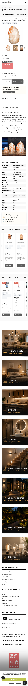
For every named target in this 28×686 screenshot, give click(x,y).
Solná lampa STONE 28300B (21, 243)
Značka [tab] (14, 107)
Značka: (5, 58)
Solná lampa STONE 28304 (8, 243)
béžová (15, 180)
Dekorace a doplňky (18, 165)
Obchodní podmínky (7, 577)
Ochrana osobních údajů (8, 579)
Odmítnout (18, 683)
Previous (3, 229)
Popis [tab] (6, 107)
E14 (13, 190)
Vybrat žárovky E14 (9, 92)
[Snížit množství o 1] (4, 82)
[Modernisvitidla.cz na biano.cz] (14, 660)
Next (25, 229)
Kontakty (4, 582)
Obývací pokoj (17, 176)
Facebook (5, 630)
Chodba (15, 178)
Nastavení (11, 683)
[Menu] (25, 2)
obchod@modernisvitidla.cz (10, 596)
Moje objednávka (7, 572)
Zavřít (23, 102)
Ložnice (23, 176)
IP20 (14, 193)
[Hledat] (19, 2)
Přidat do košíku (17, 81)
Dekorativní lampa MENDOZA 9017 (18, 292)
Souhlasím (14, 679)
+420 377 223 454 (7, 600)
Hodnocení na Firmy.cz (14, 619)
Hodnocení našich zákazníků (10, 623)
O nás (3, 584)
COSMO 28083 (6, 290)
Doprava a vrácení (7, 574)
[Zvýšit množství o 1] (10, 82)
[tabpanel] (9, 250)
